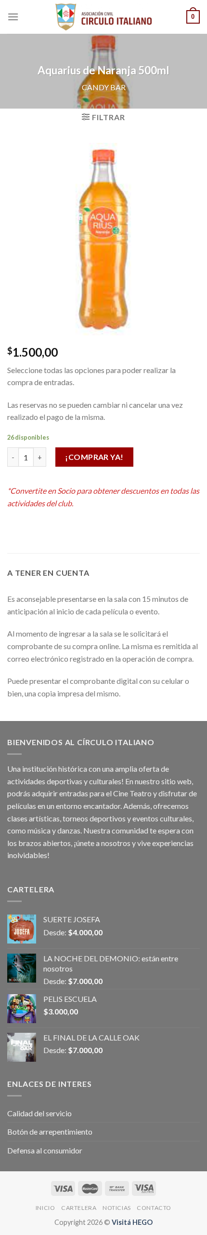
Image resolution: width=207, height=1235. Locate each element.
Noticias (117, 1207)
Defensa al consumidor (44, 1150)
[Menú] (13, 16)
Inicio (45, 1207)
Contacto (154, 1207)
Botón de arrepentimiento (49, 1131)
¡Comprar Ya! (94, 456)
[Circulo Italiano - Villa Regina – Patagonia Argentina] (103, 16)
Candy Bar (104, 87)
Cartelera (79, 1207)
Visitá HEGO (132, 1222)
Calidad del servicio (39, 1113)
